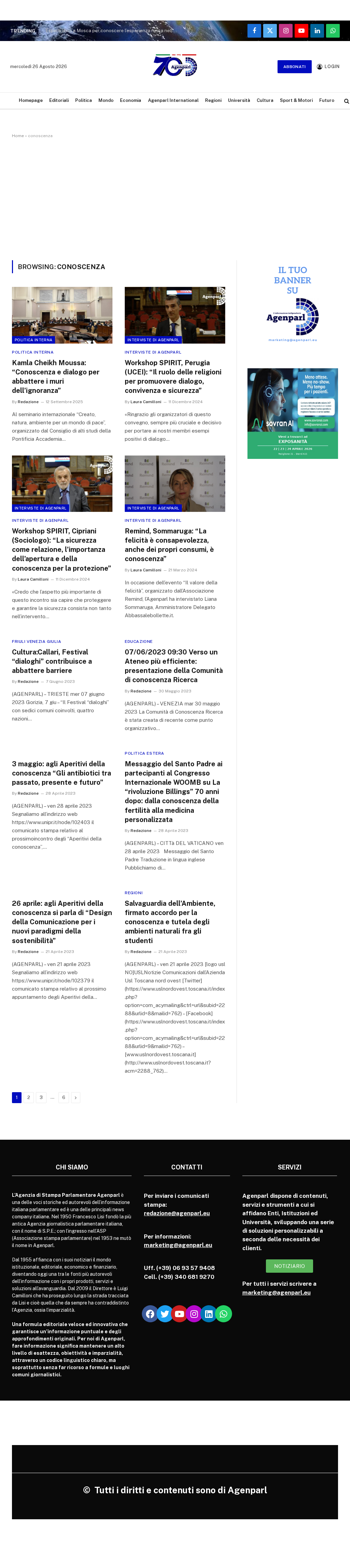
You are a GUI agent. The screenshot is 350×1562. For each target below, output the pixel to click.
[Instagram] (194, 1313)
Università (239, 100)
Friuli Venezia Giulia (37, 641)
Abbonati (294, 66)
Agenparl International (173, 100)
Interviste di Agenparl (153, 340)
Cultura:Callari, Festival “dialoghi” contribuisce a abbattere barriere (52, 661)
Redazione (28, 401)
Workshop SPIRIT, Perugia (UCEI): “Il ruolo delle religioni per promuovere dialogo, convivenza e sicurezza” (173, 377)
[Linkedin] (208, 1313)
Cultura (265, 100)
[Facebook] (150, 1313)
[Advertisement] (175, 198)
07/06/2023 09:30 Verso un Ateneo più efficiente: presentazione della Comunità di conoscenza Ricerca (174, 666)
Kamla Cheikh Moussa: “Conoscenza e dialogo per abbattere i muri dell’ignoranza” (55, 377)
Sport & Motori (296, 100)
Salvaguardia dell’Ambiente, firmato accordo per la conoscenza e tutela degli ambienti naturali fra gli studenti (170, 922)
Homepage (31, 100)
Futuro (326, 100)
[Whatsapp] (223, 1313)
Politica (83, 100)
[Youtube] (179, 1313)
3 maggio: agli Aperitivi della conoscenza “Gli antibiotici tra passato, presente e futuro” (61, 773)
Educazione (139, 641)
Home (18, 135)
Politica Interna (33, 340)
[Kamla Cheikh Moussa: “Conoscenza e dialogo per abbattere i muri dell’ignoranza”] (62, 315)
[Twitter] (165, 1313)
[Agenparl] (175, 66)
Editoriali (59, 100)
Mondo (105, 100)
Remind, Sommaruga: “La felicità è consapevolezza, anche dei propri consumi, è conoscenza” (169, 545)
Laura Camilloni (146, 401)
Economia (130, 100)
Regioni (213, 100)
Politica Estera (144, 753)
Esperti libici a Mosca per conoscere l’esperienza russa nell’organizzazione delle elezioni (113, 30)
